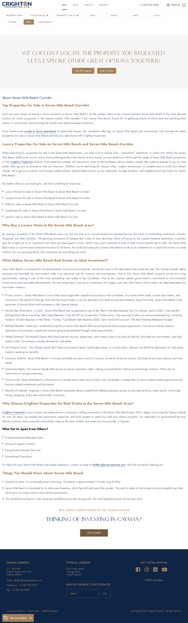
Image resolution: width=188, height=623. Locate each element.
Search (104, 5)
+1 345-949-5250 (149, 5)
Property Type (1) (66, 15)
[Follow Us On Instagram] (147, 570)
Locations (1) (38, 15)
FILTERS (12, 22)
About (88, 5)
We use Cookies (18, 618)
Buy (64, 5)
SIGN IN (175, 5)
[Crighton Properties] (17, 7)
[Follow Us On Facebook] (138, 570)
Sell (76, 5)
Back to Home (106, 70)
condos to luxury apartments (40, 131)
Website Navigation (50, 611)
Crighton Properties (21, 162)
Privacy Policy (33, 611)
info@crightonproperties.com (109, 464)
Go (104, 593)
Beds (92, 15)
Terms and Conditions (16, 611)
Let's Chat (94, 533)
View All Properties (83, 70)
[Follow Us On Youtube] (164, 569)
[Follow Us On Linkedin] (155, 570)
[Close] (30, 618)
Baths (114, 15)
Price (136, 15)
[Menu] (184, 5)
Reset (29, 22)
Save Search (45, 22)
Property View (14, 15)
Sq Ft (157, 15)
